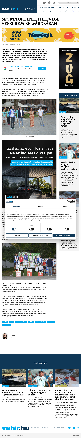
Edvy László (51, 321)
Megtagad (17, 235)
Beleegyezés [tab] (16, 206)
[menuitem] (40, 7)
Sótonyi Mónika (40, 321)
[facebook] (49, 2)
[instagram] (54, 2)
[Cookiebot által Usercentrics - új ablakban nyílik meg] (68, 201)
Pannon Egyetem (21, 321)
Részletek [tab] (40, 206)
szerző (12, 333)
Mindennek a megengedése (63, 235)
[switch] (31, 229)
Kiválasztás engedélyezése (40, 235)
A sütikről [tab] (64, 206)
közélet (5, 321)
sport (11, 321)
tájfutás (31, 321)
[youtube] (44, 2)
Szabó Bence (6, 325)
